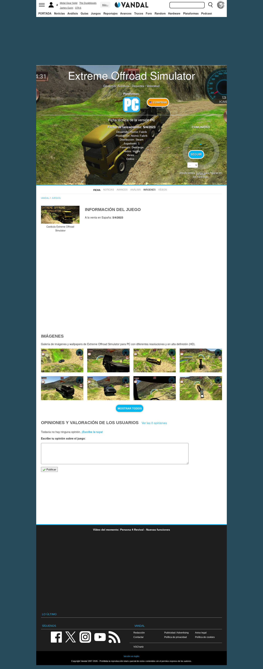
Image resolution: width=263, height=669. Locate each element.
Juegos (96, 13)
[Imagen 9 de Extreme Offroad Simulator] (154, 361)
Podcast (206, 13)
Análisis (72, 13)
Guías (84, 13)
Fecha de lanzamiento (124, 127)
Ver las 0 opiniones (154, 423)
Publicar (51, 469)
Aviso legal (201, 632)
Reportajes (110, 13)
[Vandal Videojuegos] (131, 4)
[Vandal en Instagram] (85, 636)
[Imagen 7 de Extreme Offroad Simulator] (62, 388)
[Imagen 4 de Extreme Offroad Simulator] (201, 388)
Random (160, 13)
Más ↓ (105, 5)
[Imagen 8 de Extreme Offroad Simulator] (201, 361)
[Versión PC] (131, 104)
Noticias (59, 13)
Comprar (159, 102)
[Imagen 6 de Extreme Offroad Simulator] (108, 388)
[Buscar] (210, 5)
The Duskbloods (87, 3)
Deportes (138, 86)
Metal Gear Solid (68, 3)
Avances (126, 13)
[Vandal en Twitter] (70, 636)
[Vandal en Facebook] (56, 636)
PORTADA (44, 13)
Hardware (174, 13)
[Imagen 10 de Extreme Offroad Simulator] (108, 361)
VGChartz (138, 646)
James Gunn (66, 8)
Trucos (138, 13)
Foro (149, 13)
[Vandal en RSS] (114, 636)
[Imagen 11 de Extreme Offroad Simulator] (62, 361)
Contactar (138, 637)
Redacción (139, 632)
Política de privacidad (175, 637)
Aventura (123, 86)
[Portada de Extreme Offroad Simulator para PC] (60, 215)
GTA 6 (78, 8)
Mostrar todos (130, 408)
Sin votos (201, 174)
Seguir (196, 154)
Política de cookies (205, 637)
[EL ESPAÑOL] (221, 5)
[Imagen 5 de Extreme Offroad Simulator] (154, 388)
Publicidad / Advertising (176, 632)
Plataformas (191, 13)
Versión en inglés (131, 656)
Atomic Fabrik (138, 131)
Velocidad (153, 86)
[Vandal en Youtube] (100, 636)
